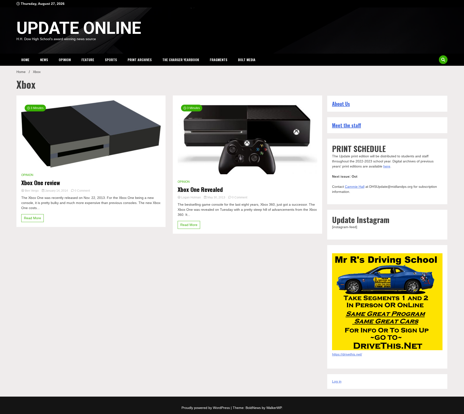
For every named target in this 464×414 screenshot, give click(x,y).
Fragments (218, 59)
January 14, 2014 (56, 190)
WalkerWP (274, 408)
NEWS (44, 59)
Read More (32, 218)
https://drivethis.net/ (347, 354)
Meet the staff (346, 125)
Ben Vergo (31, 190)
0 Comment (82, 190)
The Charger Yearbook (180, 59)
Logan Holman (191, 197)
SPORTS (111, 59)
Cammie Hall (354, 187)
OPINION (65, 59)
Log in (336, 381)
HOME (25, 59)
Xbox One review (40, 182)
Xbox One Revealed (200, 189)
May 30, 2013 (216, 197)
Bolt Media (246, 59)
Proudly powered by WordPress (206, 408)
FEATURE (87, 59)
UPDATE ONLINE (78, 28)
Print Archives (140, 59)
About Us (341, 103)
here (386, 166)
